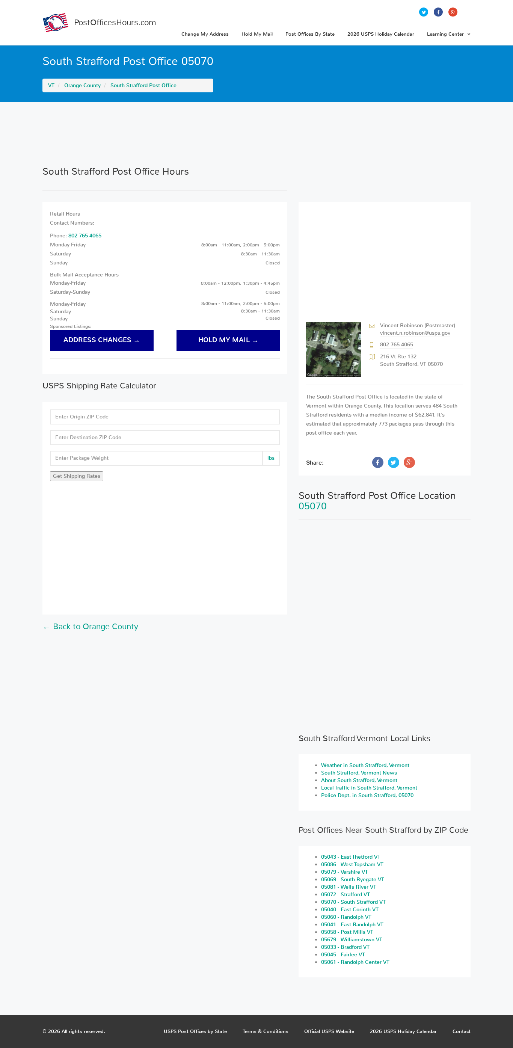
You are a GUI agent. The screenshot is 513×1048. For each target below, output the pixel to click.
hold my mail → (228, 340)
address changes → (101, 340)
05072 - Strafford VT (345, 894)
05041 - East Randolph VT (352, 924)
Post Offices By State (310, 34)
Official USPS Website (329, 1031)
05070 (313, 506)
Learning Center (445, 34)
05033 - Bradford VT (345, 947)
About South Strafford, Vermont (359, 780)
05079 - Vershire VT (344, 872)
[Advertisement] (256, 134)
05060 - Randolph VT (346, 917)
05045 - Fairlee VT (343, 954)
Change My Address (205, 34)
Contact (462, 1031)
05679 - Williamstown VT (351, 939)
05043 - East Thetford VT (350, 857)
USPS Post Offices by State (195, 1031)
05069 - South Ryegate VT (352, 879)
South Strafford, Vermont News (359, 772)
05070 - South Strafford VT (353, 902)
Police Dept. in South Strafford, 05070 (367, 795)
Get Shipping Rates (76, 476)
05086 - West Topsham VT (352, 864)
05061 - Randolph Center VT (355, 962)
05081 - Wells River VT (348, 887)
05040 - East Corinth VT (350, 909)
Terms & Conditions (265, 1031)
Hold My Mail (257, 34)
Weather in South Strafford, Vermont (365, 765)
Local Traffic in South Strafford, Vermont (369, 787)
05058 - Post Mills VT (347, 932)
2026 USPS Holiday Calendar (380, 34)
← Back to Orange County (90, 626)
